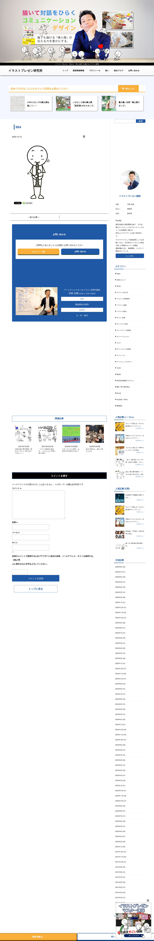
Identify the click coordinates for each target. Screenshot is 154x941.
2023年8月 (118, 750)
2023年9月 (118, 745)
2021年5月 (118, 887)
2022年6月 (118, 821)
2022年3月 (118, 836)
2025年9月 (118, 623)
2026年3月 (118, 592)
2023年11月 (119, 735)
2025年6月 (118, 638)
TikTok (118, 286)
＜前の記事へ (33, 217)
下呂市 (118, 368)
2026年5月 (118, 582)
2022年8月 (118, 811)
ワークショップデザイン (124, 362)
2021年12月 (119, 852)
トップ (65, 70)
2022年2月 (118, 841)
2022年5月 (118, 826)
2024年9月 (118, 684)
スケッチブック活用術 (123, 330)
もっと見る (130, 256)
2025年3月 (118, 653)
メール (15, 532)
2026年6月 (118, 577)
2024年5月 (118, 704)
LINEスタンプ (120, 280)
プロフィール (95, 70)
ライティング (120, 355)
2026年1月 (118, 602)
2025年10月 (119, 618)
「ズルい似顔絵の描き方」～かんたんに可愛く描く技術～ (47, 451)
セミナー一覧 (38, 251)
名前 (14, 522)
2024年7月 (118, 694)
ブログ (118, 343)
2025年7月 (118, 633)
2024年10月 (119, 679)
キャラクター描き (122, 324)
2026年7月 (118, 572)
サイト (15, 542)
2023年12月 (119, 729)
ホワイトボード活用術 (123, 349)
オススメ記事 (120, 317)
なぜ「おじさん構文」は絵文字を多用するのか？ (70, 450)
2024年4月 (118, 709)
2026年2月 (118, 597)
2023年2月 (118, 780)
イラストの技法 (121, 311)
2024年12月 (119, 668)
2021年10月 (119, 862)
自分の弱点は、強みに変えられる (94, 450)
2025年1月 (118, 663)
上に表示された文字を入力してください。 (30, 563)
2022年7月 (118, 816)
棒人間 (118, 393)
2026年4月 (118, 587)
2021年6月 (118, 882)
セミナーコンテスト (122, 336)
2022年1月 (118, 847)
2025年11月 (119, 612)
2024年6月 (118, 699)
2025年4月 (118, 648)
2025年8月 (118, 628)
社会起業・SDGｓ (122, 399)
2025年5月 (118, 643)
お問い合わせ (134, 70)
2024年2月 (118, 719)
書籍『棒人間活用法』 (123, 387)
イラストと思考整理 (122, 299)
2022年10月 (119, 801)
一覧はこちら (129, 89)
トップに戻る (36, 588)
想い (107, 70)
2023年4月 (118, 770)
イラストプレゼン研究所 (25, 70)
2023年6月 (118, 760)
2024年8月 (118, 689)
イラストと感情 (121, 305)
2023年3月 (118, 775)
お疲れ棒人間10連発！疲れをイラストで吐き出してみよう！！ (23, 451)
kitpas (118, 273)
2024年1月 (118, 724)
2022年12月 (119, 790)
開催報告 (119, 406)
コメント (16, 488)
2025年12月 (119, 607)
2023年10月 (119, 740)
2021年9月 (118, 867)
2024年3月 (118, 714)
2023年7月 (118, 755)
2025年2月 (118, 658)
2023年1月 (118, 785)
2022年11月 (119, 796)
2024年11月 (119, 674)
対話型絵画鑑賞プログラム (125, 380)
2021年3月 (118, 897)
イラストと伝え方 (122, 292)
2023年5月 (118, 765)
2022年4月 (118, 831)
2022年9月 (118, 806)
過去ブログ (118, 70)
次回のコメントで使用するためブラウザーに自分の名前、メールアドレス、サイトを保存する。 (53, 556)
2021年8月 (118, 872)
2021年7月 (118, 877)
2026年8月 (118, 567)
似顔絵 (118, 374)
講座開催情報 (78, 70)
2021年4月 (118, 892)
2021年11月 (119, 857)
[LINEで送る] (27, 202)
